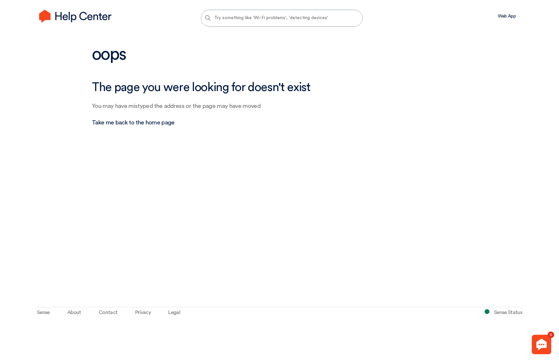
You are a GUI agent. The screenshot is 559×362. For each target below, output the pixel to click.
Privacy (143, 312)
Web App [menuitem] (507, 16)
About (74, 312)
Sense (43, 312)
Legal (174, 312)
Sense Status (508, 312)
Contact (108, 312)
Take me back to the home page (133, 123)
